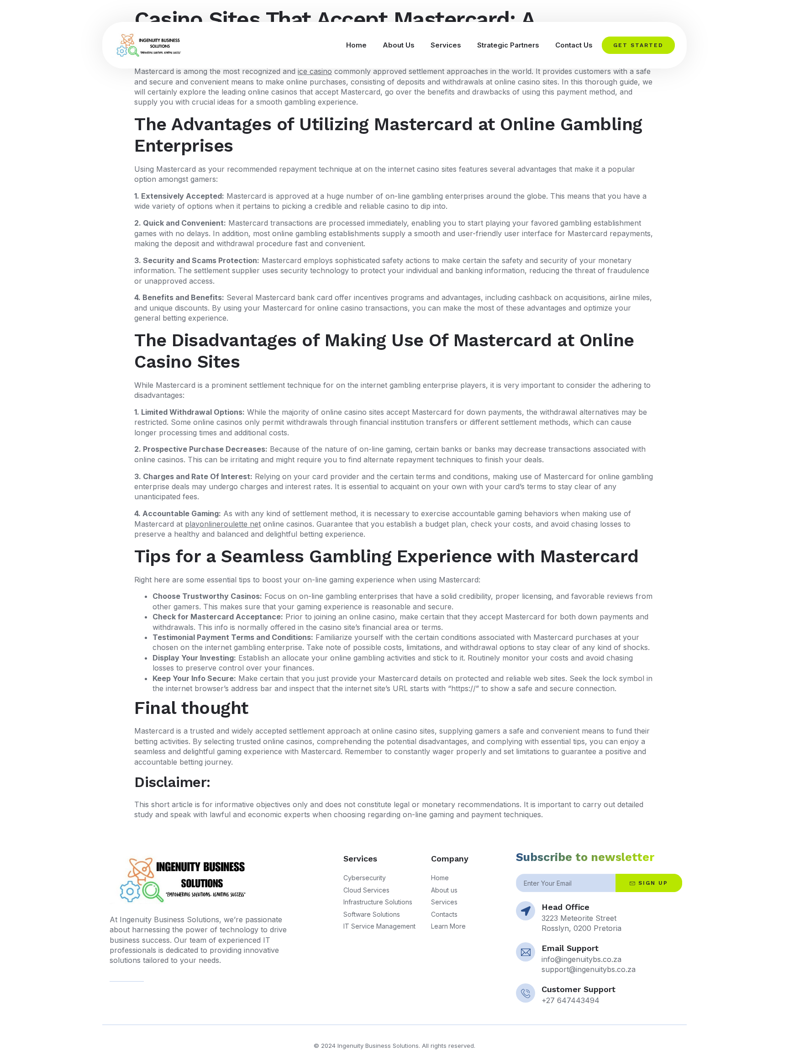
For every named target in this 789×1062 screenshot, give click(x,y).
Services (446, 45)
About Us (399, 45)
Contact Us (574, 45)
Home (356, 45)
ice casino (315, 71)
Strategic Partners (508, 45)
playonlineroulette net (223, 523)
